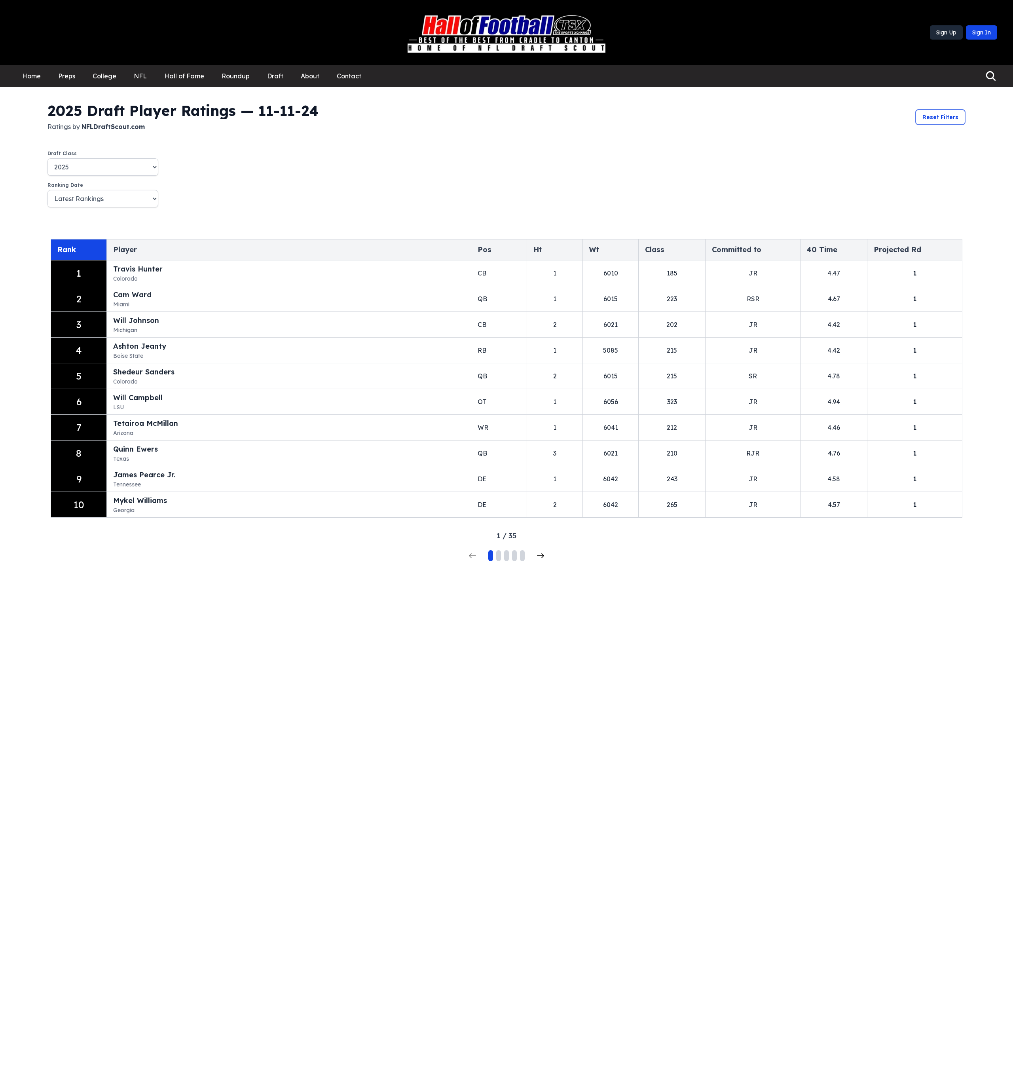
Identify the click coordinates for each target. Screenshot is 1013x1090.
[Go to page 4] (514, 555)
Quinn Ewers (135, 449)
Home (31, 76)
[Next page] (540, 555)
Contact (349, 76)
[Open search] (991, 76)
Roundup (236, 76)
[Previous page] (472, 555)
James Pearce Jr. (144, 474)
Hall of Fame (184, 76)
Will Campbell (138, 397)
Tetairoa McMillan (145, 423)
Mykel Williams (140, 500)
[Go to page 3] (506, 555)
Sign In (981, 32)
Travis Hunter (138, 268)
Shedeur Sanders (144, 371)
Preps (66, 76)
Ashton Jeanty (139, 346)
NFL (140, 76)
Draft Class (62, 153)
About (310, 76)
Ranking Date (65, 185)
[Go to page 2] (498, 555)
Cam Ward (132, 294)
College (104, 76)
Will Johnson (136, 320)
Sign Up (946, 32)
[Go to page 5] (522, 555)
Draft (275, 76)
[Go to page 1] (490, 555)
